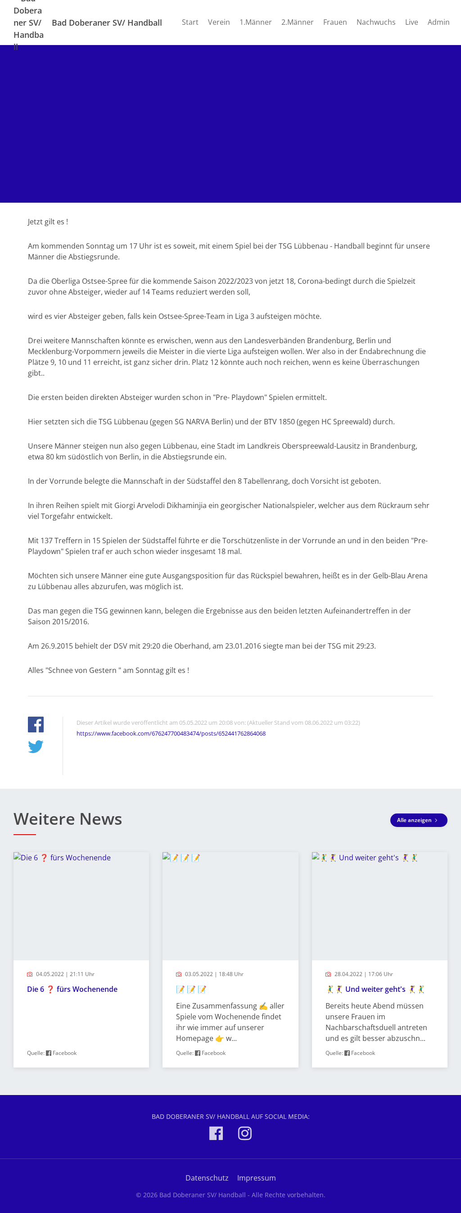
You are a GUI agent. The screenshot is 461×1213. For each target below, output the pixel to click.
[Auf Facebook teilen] (36, 726)
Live (411, 22)
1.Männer (256, 22)
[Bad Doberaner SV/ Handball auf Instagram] (245, 1135)
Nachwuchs (376, 22)
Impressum (256, 1178)
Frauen (335, 22)
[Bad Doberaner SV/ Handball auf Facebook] (216, 1135)
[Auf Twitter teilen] (36, 748)
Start (190, 22)
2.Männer (297, 22)
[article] (81, 960)
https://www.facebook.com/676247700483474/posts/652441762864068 (171, 733)
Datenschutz (207, 1178)
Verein (219, 22)
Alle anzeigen (415, 820)
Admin (439, 22)
